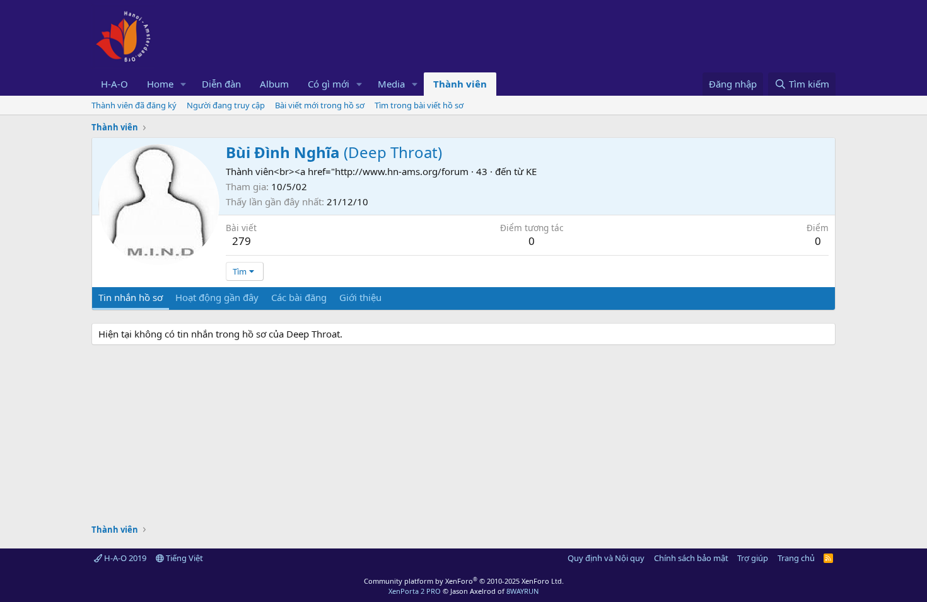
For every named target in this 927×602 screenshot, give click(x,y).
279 (241, 241)
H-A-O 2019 (124, 558)
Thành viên (460, 83)
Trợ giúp (752, 558)
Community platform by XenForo (464, 581)
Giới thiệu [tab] (360, 297)
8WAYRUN (522, 591)
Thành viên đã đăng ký (134, 105)
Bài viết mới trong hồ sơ (319, 105)
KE (531, 171)
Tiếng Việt (183, 558)
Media (391, 83)
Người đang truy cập (226, 105)
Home (160, 83)
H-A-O (114, 83)
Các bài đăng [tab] (299, 297)
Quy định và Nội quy (606, 558)
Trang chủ (796, 558)
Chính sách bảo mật (691, 558)
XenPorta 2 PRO (414, 591)
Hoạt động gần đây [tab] (217, 297)
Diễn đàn (221, 83)
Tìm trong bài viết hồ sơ (419, 105)
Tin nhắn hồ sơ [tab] (130, 297)
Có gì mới (328, 83)
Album (274, 83)
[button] (183, 84)
